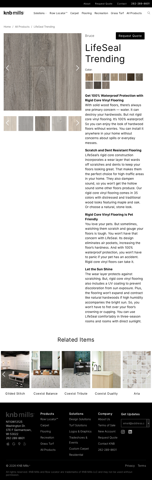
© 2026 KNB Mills (18, 465)
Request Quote (104, 3)
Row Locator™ (49, 419)
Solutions (39, 13)
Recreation (101, 13)
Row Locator (58, 13)
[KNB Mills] (14, 11)
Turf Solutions (78, 425)
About (87, 3)
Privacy (130, 465)
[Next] (77, 72)
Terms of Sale (106, 425)
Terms (142, 465)
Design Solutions (80, 419)
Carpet (74, 13)
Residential (76, 454)
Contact (122, 3)
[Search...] (149, 13)
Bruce (89, 36)
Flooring (87, 13)
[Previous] (8, 72)
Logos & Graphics (80, 431)
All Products (134, 13)
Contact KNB (106, 443)
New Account (106, 431)
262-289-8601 (140, 3)
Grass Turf (117, 13)
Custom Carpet (79, 448)
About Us (104, 419)
